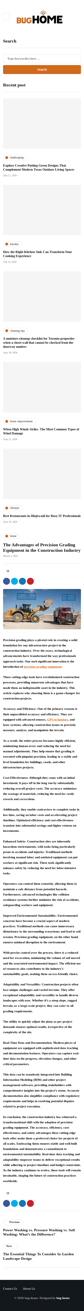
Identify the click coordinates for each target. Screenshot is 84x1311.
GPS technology (57, 719)
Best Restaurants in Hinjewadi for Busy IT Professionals (42, 516)
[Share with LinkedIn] (22, 581)
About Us (29, 1288)
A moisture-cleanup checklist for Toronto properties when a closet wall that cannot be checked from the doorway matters (38, 342)
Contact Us (10, 1288)
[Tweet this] (14, 581)
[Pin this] (30, 581)
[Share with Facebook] (6, 581)
